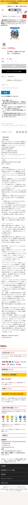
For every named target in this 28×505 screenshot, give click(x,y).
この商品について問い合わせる (14, 80)
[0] (25, 12)
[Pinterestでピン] (20, 132)
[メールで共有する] (26, 132)
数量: (3, 61)
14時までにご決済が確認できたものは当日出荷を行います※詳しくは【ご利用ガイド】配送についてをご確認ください (13, 399)
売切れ (14, 66)
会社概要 (3, 466)
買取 (17, 6)
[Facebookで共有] (17, 132)
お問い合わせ (23, 6)
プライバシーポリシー (7, 478)
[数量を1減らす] (8, 61)
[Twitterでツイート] (23, 132)
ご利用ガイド (10, 6)
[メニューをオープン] (3, 9)
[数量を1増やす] (16, 61)
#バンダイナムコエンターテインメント (10, 87)
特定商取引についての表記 (8, 470)
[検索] (24, 16)
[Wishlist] (21, 12)
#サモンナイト (5, 84)
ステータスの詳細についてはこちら (9, 96)
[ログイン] (18, 12)
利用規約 (3, 474)
